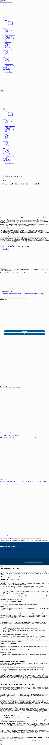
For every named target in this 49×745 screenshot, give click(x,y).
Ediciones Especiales (9, 72)
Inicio (4, 17)
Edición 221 (10, 25)
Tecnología (7, 37)
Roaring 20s (7, 55)
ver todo (14, 291)
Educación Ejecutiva (9, 33)
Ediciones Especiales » (24, 333)
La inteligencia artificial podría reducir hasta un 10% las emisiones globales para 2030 (20, 293)
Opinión (6, 43)
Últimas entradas (6, 249)
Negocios (4, 28)
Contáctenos (7, 66)
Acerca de (5, 248)
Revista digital (8, 71)
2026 (6, 20)
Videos (4, 57)
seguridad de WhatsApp (16, 298)
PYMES (7, 44)
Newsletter (7, 68)
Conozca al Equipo (9, 64)
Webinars (7, 58)
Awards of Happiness (9, 49)
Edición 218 (10, 22)
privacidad (9, 298)
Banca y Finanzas (8, 30)
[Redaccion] (8, 267)
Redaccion (2, 268)
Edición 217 (10, 21)
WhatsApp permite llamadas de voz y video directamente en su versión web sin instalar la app (23, 481)
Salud (6, 53)
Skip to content (3, 0)
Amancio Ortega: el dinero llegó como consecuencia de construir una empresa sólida (19, 294)
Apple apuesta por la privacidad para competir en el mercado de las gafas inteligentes (20, 538)
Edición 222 (10, 27)
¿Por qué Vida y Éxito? (9, 65)
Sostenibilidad (8, 42)
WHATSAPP (24, 298)
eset (5, 298)
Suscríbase (5, 67)
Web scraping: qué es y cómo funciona (9, 435)
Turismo (6, 52)
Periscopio (7, 46)
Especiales (7, 29)
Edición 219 (10, 23)
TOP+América (8, 47)
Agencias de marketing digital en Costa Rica (33, 562)
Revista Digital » (24, 331)
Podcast (6, 59)
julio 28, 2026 (7, 535)
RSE (6, 40)
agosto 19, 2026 (7, 432)
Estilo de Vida (5, 50)
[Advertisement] (9, 360)
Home (4, 174)
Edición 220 (10, 24)
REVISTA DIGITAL (7, 69)
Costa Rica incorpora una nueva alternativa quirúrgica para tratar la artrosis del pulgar (20, 295)
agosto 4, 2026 (7, 479)
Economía (7, 31)
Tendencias (7, 39)
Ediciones (5, 18)
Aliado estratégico (8, 36)
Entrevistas (7, 60)
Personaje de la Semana (10, 35)
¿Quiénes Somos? (6, 62)
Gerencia (7, 32)
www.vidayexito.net (10, 738)
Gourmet (7, 54)
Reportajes (7, 61)
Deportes (7, 51)
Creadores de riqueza (9, 38)
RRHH (6, 45)
